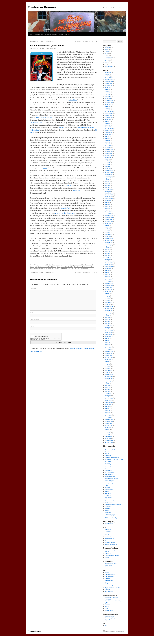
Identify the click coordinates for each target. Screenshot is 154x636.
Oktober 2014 (108, 310)
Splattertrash (108, 512)
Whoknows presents (110, 514)
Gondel (107, 584)
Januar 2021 (108, 168)
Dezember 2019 (109, 193)
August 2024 (108, 104)
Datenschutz (39, 34)
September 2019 (109, 198)
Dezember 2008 (109, 440)
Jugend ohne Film (109, 480)
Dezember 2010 (109, 397)
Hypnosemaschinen (110, 476)
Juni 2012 (107, 363)
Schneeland (108, 506)
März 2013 (107, 346)
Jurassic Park (65, 208)
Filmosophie (108, 468)
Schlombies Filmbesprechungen (113, 504)
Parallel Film (108, 495)
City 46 (107, 51)
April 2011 (107, 389)
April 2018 (107, 231)
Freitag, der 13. (78, 190)
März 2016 (107, 278)
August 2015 (108, 291)
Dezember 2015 (109, 283)
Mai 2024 (107, 108)
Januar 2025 (108, 98)
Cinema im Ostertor (110, 574)
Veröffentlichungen (64, 34)
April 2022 (107, 142)
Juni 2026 (107, 76)
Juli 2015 (107, 293)
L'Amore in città (109, 482)
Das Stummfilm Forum (110, 563)
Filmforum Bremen (42, 7)
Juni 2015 (107, 295)
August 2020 (108, 178)
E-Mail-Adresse (34, 319)
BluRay (72, 265)
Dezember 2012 (109, 351)
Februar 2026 (108, 78)
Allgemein (107, 47)
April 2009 (107, 433)
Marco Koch (53, 48)
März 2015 (107, 300)
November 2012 (109, 353)
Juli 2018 (107, 225)
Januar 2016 (108, 282)
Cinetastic (107, 452)
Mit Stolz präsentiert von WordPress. (114, 631)
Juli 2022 (107, 136)
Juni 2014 (107, 317)
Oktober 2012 (108, 355)
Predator (68, 185)
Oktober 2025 (108, 83)
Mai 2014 (107, 319)
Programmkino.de (109, 538)
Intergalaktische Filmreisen (111, 478)
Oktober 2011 (108, 378)
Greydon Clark (69, 267)
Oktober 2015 (108, 287)
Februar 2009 (108, 436)
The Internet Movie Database (112, 555)
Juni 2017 (107, 249)
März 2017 (107, 255)
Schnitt (106, 608)
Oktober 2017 (108, 242)
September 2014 (109, 312)
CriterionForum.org (110, 550)
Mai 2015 (107, 297)
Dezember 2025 (109, 79)
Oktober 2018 (108, 219)
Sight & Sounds (109, 620)
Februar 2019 (108, 212)
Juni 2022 (107, 138)
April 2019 (107, 208)
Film (50, 265)
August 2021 (108, 157)
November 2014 (109, 308)
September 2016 (109, 266)
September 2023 (109, 117)
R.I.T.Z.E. (107, 540)
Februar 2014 (108, 325)
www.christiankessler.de (111, 544)
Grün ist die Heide (109, 472)
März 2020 (107, 187)
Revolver (107, 606)
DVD (46, 265)
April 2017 (107, 253)
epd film (107, 603)
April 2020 (107, 185)
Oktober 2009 (108, 423)
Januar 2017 (108, 259)
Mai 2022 (107, 140)
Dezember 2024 (109, 100)
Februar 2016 (108, 280)
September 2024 (109, 102)
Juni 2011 (107, 385)
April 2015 (107, 299)
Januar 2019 (108, 214)
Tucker (61, 127)
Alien (45, 168)
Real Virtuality (108, 497)
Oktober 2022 (108, 130)
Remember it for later (110, 501)
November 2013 (109, 331)
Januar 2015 (108, 304)
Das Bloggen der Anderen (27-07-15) (85, 41)
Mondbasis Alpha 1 (37, 122)
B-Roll (106, 448)
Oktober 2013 (108, 333)
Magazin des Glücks (110, 484)
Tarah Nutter (47, 269)
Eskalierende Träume (110, 465)
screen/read (107, 508)
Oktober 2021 (108, 153)
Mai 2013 (107, 342)
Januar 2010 (108, 418)
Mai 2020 (107, 183)
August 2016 (108, 268)
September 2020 (109, 176)
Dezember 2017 (109, 238)
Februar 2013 (108, 348)
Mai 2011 (107, 387)
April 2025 (107, 93)
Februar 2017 (108, 257)
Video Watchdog (109, 523)
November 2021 (109, 151)
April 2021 (107, 163)
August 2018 (108, 223)
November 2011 (109, 376)
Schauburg (107, 589)
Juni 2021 (107, 159)
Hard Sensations (109, 474)
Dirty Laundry (108, 461)
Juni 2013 (107, 340)
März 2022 (107, 144)
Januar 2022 (108, 147)
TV (106, 64)
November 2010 (109, 399)
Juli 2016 (107, 270)
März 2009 (107, 435)
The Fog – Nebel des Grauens (65, 213)
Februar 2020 (108, 189)
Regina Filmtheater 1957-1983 (112, 587)
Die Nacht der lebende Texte (112, 457)
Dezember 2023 (109, 112)
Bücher (106, 49)
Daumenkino (108, 455)
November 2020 (109, 172)
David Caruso (52, 267)
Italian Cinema (108, 535)
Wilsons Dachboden (110, 516)
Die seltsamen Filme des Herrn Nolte (114, 459)
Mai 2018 (107, 229)
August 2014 (108, 314)
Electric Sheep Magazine (111, 618)
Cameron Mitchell (79, 265)
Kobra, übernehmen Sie (44, 117)
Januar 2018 (108, 236)
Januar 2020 (108, 191)
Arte (106, 625)
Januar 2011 (108, 395)
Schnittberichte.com (110, 542)
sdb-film (107, 510)
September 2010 (109, 402)
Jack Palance (78, 267)
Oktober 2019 (108, 197)
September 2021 (109, 155)
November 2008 (109, 442)
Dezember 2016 (109, 261)
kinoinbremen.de (109, 586)
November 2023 (109, 113)
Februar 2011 (108, 393)
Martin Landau (86, 267)
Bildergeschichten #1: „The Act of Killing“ (42, 41)
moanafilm (107, 487)
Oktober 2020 (108, 174)
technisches (108, 62)
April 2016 (107, 276)
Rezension (40, 269)
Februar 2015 (108, 302)
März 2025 (107, 95)
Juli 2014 (107, 316)
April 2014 (107, 321)
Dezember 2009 (109, 419)
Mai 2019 (107, 206)
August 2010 (108, 404)
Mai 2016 (107, 274)
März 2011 (107, 391)
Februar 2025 (108, 96)
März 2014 (107, 323)
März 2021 (107, 164)
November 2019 (109, 195)
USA (53, 269)
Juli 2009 (107, 429)
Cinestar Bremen (109, 580)
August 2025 (108, 87)
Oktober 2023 (108, 115)
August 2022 (108, 134)
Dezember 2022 (109, 129)
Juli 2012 (107, 361)
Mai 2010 (107, 410)
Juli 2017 (107, 248)
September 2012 (109, 357)
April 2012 (107, 367)
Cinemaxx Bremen (109, 576)
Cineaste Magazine (109, 616)
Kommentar (33, 288)
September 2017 (109, 244)
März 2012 (107, 368)
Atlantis (107, 572)
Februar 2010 (108, 416)
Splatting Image (109, 610)
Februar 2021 (108, 166)
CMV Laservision (43, 267)
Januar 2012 (108, 372)
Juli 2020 (107, 180)
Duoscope (107, 463)
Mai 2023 (107, 123)
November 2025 (109, 81)
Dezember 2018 (109, 215)
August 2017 (108, 246)
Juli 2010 (107, 406)
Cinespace (107, 578)
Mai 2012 (107, 365)
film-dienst (107, 604)
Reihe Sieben (108, 499)
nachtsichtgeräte (109, 489)
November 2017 (109, 240)
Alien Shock (73, 100)
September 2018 (109, 221)
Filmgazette (108, 531)
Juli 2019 (107, 202)
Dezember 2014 (109, 306)
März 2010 (107, 414)
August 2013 (108, 336)
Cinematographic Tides (110, 450)
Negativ (107, 491)
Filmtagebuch (56, 265)
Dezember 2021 (109, 149)
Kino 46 (107, 61)
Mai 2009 (107, 431)
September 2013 (109, 334)
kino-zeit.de (108, 536)
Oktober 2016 (108, 265)
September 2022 (109, 132)
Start (31, 34)
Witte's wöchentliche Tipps (111, 518)
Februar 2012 (108, 370)
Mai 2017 (107, 251)
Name (31, 312)
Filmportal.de (108, 533)
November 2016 (109, 263)
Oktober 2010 (108, 401)
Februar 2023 (108, 127)
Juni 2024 (107, 106)
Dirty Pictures (108, 567)
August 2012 (108, 359)
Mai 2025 (107, 91)
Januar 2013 (108, 350)
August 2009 (108, 427)
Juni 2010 (107, 408)
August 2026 (108, 72)
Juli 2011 (107, 384)
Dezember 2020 (109, 170)
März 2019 (107, 210)
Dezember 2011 (109, 374)
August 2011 (108, 382)
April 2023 (107, 125)
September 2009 (109, 425)
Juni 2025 (107, 89)
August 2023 (108, 119)
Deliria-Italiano (108, 565)
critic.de (107, 453)
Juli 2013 (107, 338)
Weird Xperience (109, 591)
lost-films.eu (108, 553)
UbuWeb (107, 557)
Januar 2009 (108, 438)
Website (32, 326)
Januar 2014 (108, 327)
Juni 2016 (107, 272)
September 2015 (109, 289)
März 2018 (107, 232)
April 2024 (107, 110)
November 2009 (109, 421)
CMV (36, 267)
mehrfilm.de (108, 485)
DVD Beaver (108, 552)
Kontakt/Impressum (51, 34)
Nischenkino (108, 493)
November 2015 (109, 285)
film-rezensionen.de (110, 467)
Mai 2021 (107, 161)
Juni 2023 (107, 121)
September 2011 (109, 380)
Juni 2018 (107, 227)
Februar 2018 (108, 234)
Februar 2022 (108, 146)
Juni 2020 (107, 181)
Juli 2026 (107, 74)
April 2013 (107, 344)
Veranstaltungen (109, 66)
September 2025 (109, 85)
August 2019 (108, 200)
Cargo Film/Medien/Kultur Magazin (114, 601)
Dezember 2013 (109, 329)
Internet (107, 59)
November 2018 (109, 217)
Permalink (85, 269)
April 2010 (107, 412)
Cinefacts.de (108, 529)
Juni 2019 (107, 204)
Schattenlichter (108, 502)
